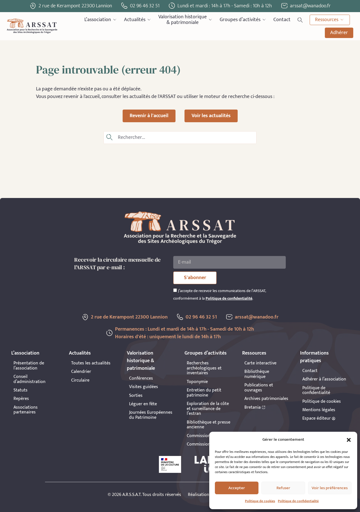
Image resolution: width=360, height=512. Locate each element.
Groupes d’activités (240, 19)
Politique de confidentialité (298, 501)
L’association (97, 19)
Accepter (236, 487)
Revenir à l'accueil (149, 116)
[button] (349, 440)
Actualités (134, 19)
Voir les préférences (330, 487)
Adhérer (339, 32)
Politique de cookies (260, 501)
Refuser (283, 487)
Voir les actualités (211, 116)
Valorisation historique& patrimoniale (182, 19)
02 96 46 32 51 (144, 6)
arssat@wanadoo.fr (256, 317)
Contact (282, 19)
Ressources (326, 19)
